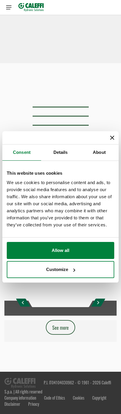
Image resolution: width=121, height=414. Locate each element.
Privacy (33, 404)
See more (60, 327)
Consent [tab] (22, 152)
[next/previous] (23, 303)
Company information (20, 398)
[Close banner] (112, 138)
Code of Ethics (55, 398)
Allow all (60, 250)
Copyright (98, 398)
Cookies (78, 398)
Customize (57, 269)
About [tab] (99, 152)
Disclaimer (12, 404)
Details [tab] (60, 152)
